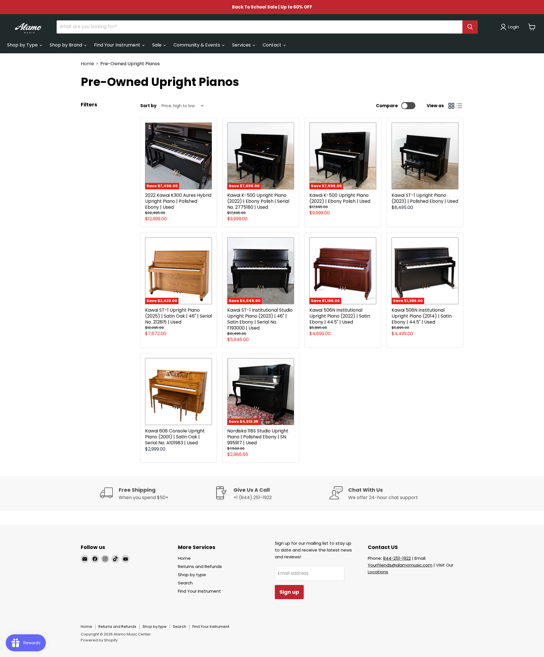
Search (185, 583)
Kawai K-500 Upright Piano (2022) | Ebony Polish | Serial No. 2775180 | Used (258, 201)
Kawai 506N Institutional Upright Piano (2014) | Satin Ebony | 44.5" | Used (422, 316)
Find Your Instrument (117, 45)
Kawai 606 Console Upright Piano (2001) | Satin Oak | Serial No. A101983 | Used (175, 437)
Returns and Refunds (200, 566)
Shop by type (192, 575)
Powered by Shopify (99, 640)
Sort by (148, 105)
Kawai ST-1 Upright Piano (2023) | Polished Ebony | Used (425, 198)
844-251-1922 (397, 558)
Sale (157, 45)
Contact (272, 45)
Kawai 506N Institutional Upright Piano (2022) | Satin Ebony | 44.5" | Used (339, 316)
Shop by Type (23, 45)
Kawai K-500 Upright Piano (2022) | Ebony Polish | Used (339, 198)
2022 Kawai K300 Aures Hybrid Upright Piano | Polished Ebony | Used (178, 201)
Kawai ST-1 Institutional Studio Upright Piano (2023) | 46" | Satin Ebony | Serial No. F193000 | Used (260, 319)
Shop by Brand (66, 45)
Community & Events (197, 45)
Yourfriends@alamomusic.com (400, 565)
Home (87, 63)
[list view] (459, 106)
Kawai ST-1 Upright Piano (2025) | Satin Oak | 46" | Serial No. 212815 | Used (178, 316)
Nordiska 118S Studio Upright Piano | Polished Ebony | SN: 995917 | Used (257, 437)
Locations (378, 572)
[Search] (470, 26)
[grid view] (451, 106)
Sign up (289, 591)
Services (242, 45)
